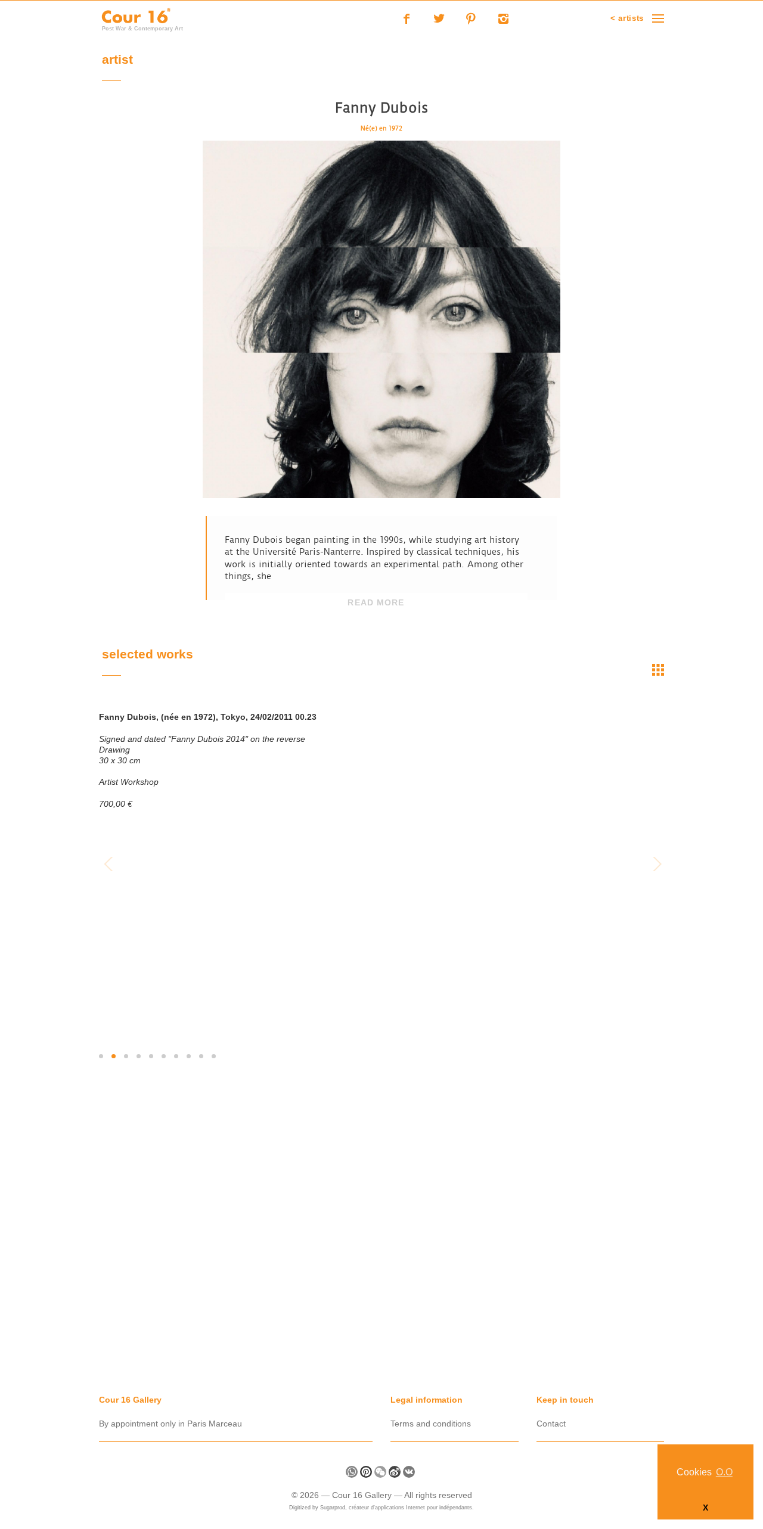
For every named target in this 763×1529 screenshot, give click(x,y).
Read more (376, 602)
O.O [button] (724, 1472)
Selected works (147, 655)
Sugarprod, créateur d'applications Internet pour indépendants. (397, 1508)
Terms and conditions (430, 1423)
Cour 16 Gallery (363, 1495)
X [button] (705, 1507)
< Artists (627, 18)
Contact (551, 1423)
